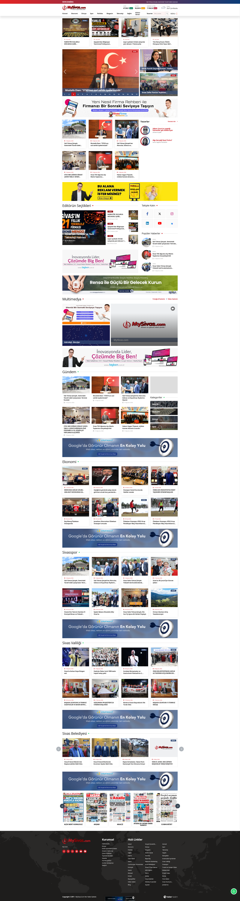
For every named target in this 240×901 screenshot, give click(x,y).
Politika (100, 13)
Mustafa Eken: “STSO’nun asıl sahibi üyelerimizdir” (174, 2)
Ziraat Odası (166, 873)
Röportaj (147, 858)
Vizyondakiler (149, 879)
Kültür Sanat (137, 13)
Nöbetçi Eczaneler (150, 882)
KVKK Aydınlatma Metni (109, 848)
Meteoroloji (166, 870)
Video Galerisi (173, 299)
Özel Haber (131, 858)
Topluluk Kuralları (107, 856)
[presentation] (65, 71)
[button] (64, 94)
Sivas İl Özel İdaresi (151, 867)
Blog (129, 885)
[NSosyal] (172, 223)
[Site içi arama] (167, 13)
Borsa (164, 876)
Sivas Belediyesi (150, 864)
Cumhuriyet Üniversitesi (135, 864)
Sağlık (129, 13)
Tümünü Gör (172, 121)
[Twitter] (159, 213)
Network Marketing (151, 861)
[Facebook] (147, 213)
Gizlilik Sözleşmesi (107, 863)
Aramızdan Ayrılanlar (169, 858)
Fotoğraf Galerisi (159, 299)
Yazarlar (150, 13)
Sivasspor (165, 864)
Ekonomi (74, 13)
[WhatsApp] (234, 891)
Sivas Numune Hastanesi (166, 882)
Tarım (147, 873)
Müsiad (130, 873)
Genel (130, 844)
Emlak (130, 876)
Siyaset (147, 885)
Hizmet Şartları (106, 860)
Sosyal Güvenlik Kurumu (150, 844)
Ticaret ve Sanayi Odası (169, 867)
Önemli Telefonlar (107, 851)
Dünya (83, 13)
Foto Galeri (165, 879)
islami (130, 861)
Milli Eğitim (148, 870)
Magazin (110, 13)
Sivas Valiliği (166, 861)
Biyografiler (131, 879)
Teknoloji (120, 13)
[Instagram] (172, 213)
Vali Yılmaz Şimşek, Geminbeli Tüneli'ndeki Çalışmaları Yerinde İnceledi (133, 2)
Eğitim (130, 856)
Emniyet (130, 867)
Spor (91, 13)
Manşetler (165, 856)
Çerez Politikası (106, 853)
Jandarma (165, 885)
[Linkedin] (147, 223)
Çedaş (147, 876)
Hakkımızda (105, 844)
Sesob (130, 870)
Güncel (65, 13)
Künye (104, 846)
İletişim (104, 865)
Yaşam (164, 853)
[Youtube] (159, 223)
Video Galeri (132, 882)
